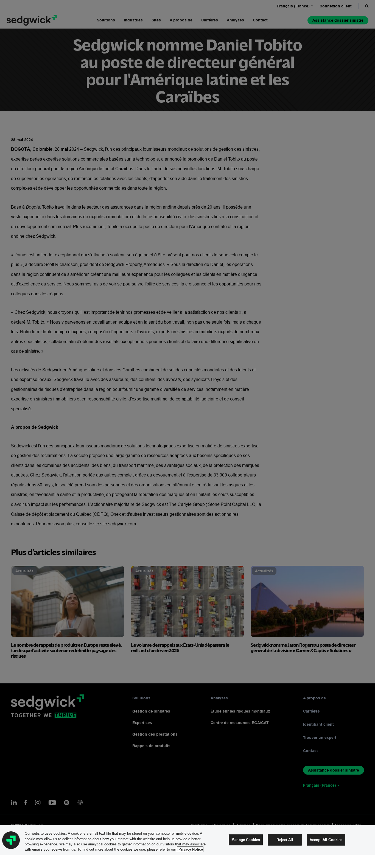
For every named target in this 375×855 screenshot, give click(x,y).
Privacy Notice (190, 849)
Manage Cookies (245, 839)
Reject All (284, 839)
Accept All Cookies (326, 839)
